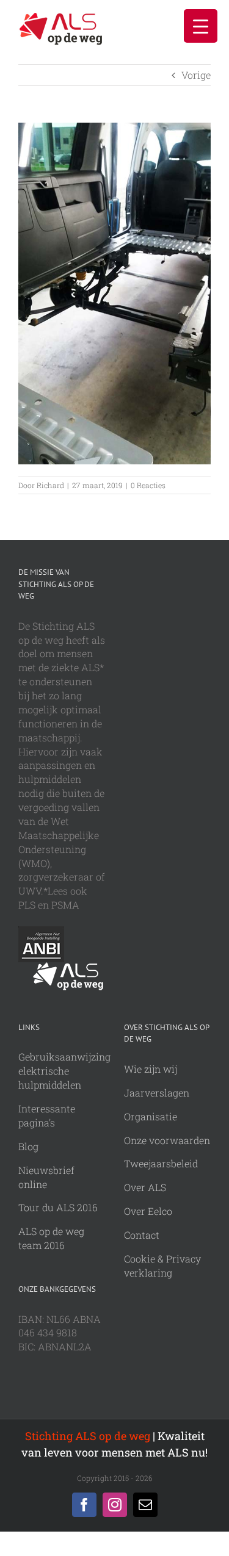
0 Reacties (148, 485)
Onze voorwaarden (167, 1140)
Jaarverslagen (156, 1092)
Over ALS (145, 1187)
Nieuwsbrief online (46, 1177)
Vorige (196, 74)
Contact (141, 1234)
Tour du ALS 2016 (58, 1207)
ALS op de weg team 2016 (51, 1238)
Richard (50, 485)
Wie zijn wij (150, 1068)
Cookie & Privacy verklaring (162, 1265)
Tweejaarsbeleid (161, 1163)
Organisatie (150, 1116)
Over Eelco (148, 1211)
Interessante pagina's (46, 1115)
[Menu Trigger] (200, 26)
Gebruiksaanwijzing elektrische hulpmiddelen (64, 1070)
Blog (28, 1146)
